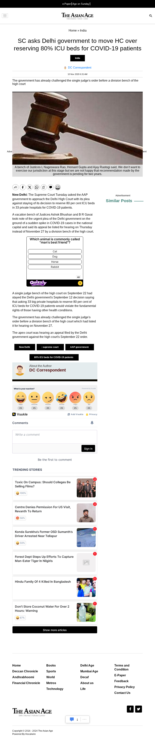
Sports (51, 671)
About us (87, 683)
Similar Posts (119, 200)
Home (16, 665)
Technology (54, 688)
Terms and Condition (121, 667)
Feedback (121, 681)
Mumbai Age (89, 671)
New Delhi (24, 347)
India (77, 58)
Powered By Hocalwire (24, 734)
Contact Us (122, 692)
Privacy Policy (124, 687)
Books (51, 665)
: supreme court (50, 347)
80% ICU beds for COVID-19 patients (54, 357)
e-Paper (66, 3)
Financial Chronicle (26, 683)
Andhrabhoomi (23, 677)
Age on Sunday (80, 3)
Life (83, 688)
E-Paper (120, 675)
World (50, 677)
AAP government (79, 347)
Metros (51, 683)
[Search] (151, 16)
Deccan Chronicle (25, 671)
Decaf (84, 677)
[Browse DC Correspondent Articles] (20, 370)
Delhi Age (87, 665)
